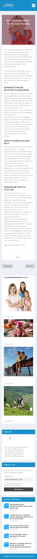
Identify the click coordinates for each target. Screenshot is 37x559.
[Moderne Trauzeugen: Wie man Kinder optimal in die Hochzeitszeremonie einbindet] (6, 544)
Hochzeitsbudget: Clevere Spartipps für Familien (18, 535)
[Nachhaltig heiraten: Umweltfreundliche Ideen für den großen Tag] (6, 505)
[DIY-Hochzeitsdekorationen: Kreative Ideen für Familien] (6, 527)
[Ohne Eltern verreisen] (18, 296)
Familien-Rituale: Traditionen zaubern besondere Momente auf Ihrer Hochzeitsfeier (21, 517)
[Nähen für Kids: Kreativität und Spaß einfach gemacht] (18, 328)
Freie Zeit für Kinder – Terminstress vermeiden (17, 380)
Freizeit (18, 28)
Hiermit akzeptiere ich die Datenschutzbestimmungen (13, 484)
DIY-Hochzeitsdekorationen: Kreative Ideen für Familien (19, 526)
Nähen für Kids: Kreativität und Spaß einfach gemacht (17, 341)
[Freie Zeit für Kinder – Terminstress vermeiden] (18, 361)
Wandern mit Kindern (12, 418)
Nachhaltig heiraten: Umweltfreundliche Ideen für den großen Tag (21, 506)
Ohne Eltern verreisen (12, 314)
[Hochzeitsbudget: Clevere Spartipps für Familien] (6, 535)
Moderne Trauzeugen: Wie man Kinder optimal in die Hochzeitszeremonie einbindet (20, 545)
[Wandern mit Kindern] (18, 401)
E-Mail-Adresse (8, 476)
